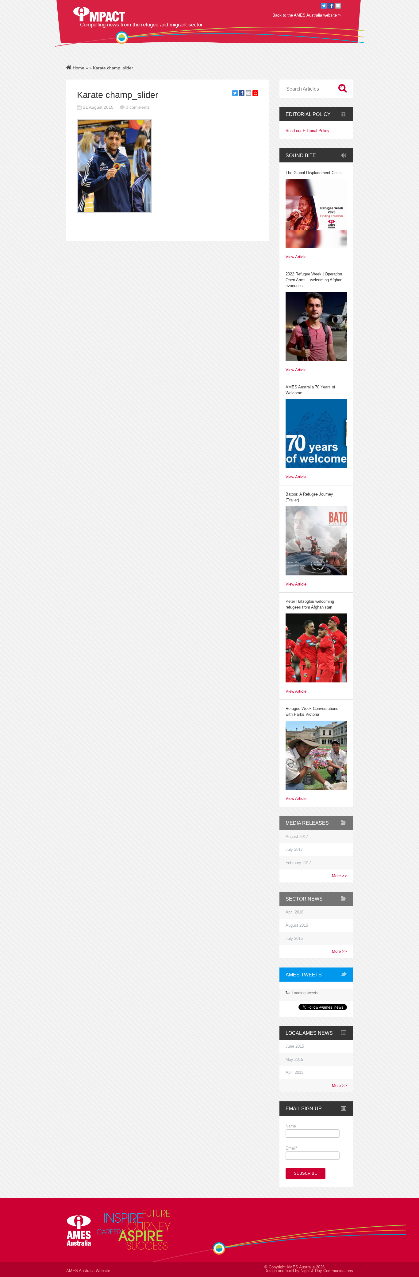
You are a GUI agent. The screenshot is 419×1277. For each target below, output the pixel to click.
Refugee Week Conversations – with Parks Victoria (314, 712)
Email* (291, 1148)
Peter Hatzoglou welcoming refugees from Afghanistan (310, 604)
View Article (296, 257)
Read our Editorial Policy (307, 131)
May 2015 (294, 1059)
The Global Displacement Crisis (314, 173)
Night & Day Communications (327, 1271)
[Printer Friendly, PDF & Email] (255, 94)
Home (77, 67)
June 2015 (295, 1046)
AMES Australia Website (88, 1271)
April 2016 (294, 912)
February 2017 (298, 863)
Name (291, 1126)
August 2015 (297, 925)
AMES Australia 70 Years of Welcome (310, 390)
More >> (339, 876)
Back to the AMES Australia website (306, 15)
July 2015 (294, 938)
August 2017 (297, 837)
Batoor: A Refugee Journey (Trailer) (309, 497)
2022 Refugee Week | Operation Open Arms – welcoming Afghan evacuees (314, 280)
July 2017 (294, 849)
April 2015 (294, 1072)
